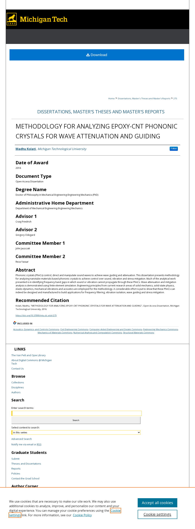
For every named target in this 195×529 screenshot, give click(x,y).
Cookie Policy (82, 515)
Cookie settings (157, 514)
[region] (97, 508)
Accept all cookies (157, 502)
